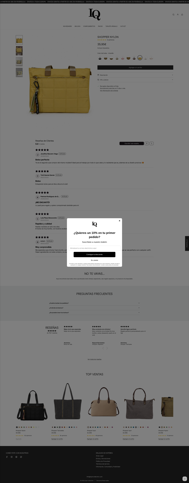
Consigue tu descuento (94, 254)
